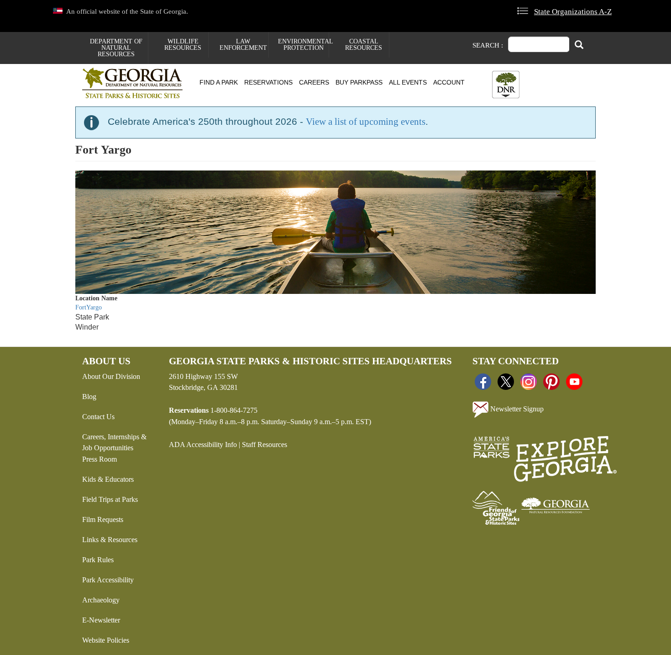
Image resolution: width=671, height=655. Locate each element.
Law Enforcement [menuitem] (243, 44)
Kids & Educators (108, 479)
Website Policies (105, 640)
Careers (314, 82)
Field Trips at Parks (110, 499)
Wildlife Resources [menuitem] (182, 44)
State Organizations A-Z (573, 11)
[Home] (135, 83)
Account (449, 82)
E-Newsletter (101, 620)
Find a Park (218, 82)
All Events (408, 82)
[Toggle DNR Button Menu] (505, 84)
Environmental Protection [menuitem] (303, 44)
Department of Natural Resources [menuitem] (116, 48)
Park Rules (98, 560)
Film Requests (102, 519)
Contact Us (98, 417)
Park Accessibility (108, 580)
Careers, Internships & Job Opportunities (114, 442)
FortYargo (88, 307)
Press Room (99, 459)
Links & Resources (109, 539)
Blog (89, 396)
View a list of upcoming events (365, 121)
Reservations (268, 82)
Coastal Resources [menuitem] (363, 44)
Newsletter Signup (516, 408)
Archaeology (101, 600)
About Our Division (111, 376)
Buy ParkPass (359, 82)
